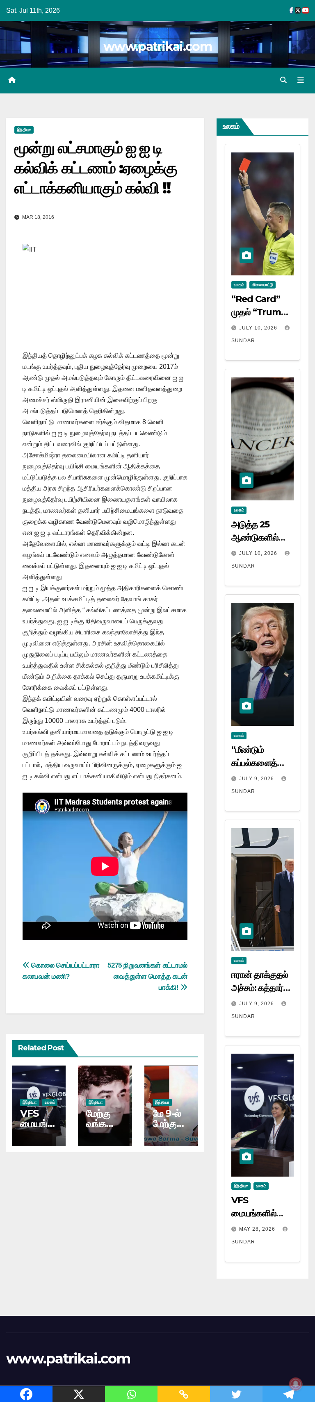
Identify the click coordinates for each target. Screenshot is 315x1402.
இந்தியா (24, 129)
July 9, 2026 (257, 779)
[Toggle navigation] (300, 80)
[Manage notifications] (295, 1384)
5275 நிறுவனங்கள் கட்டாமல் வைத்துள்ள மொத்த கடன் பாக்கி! (147, 976)
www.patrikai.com (157, 46)
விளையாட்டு (262, 284)
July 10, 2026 (259, 328)
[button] (283, 80)
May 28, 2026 (258, 1229)
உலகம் (50, 1102)
